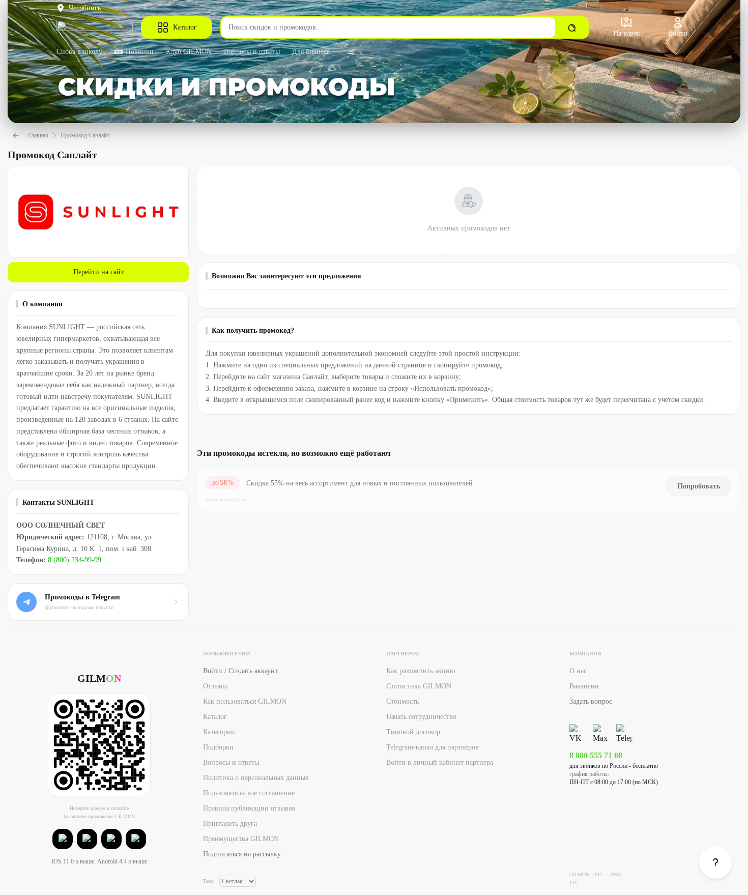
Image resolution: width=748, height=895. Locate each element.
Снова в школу (79, 51)
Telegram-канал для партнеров (432, 747)
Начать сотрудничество (421, 716)
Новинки (140, 51)
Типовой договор (413, 732)
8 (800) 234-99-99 (74, 560)
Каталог (185, 27)
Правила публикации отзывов (249, 808)
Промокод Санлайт (85, 135)
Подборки (218, 747)
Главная (38, 135)
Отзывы (215, 686)
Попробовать (698, 486)
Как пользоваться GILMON (244, 701)
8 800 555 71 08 (595, 755)
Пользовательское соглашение (249, 793)
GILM (99, 678)
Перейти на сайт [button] (98, 272)
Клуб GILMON (189, 51)
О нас (578, 671)
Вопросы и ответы (252, 51)
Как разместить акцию (420, 671)
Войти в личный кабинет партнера (439, 762)
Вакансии (584, 686)
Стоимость (402, 701)
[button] (62, 839)
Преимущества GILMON (241, 839)
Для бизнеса (311, 51)
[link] (715, 862)
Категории (219, 732)
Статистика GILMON (418, 686)
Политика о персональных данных (256, 778)
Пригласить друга (230, 823)
